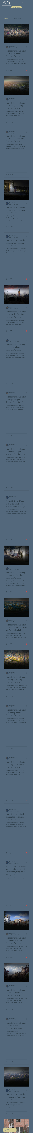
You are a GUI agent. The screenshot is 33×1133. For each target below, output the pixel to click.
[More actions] (27, 47)
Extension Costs (16, 18)
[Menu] (23, 3)
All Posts (6, 18)
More (25, 18)
